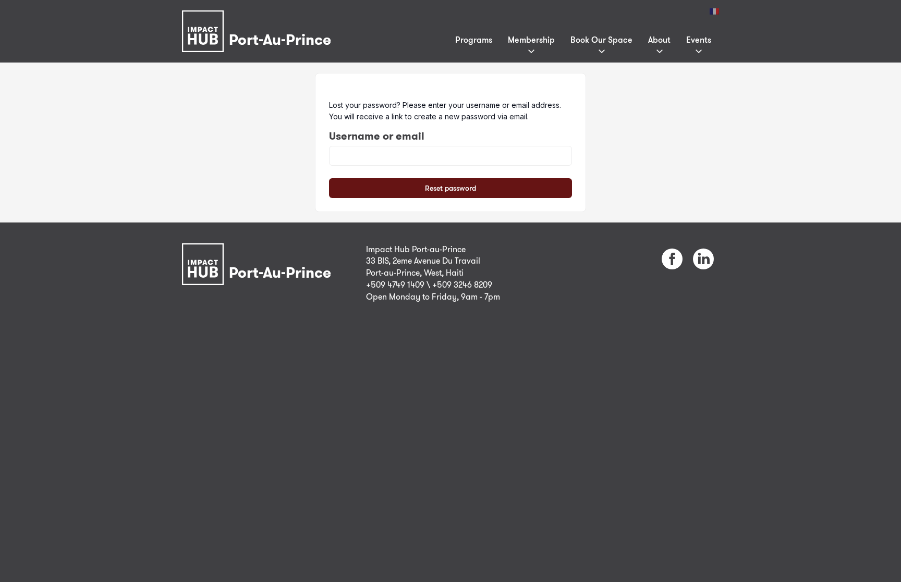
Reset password (450, 187)
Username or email (376, 136)
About (659, 39)
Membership (531, 39)
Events (698, 39)
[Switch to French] (714, 11)
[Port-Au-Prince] (259, 17)
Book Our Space (601, 39)
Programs (473, 39)
